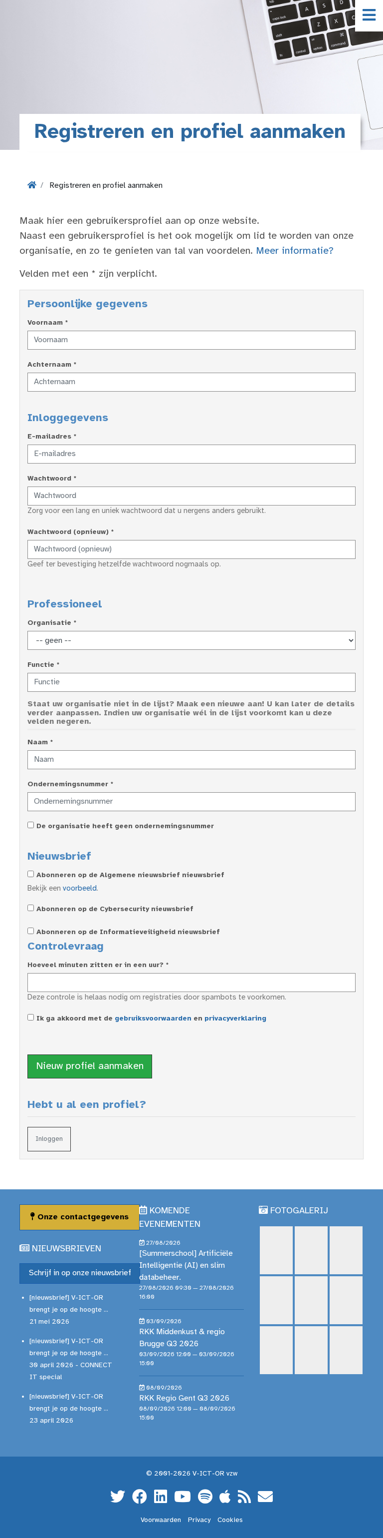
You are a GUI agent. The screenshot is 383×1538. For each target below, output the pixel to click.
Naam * (40, 742)
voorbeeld (80, 889)
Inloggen (49, 1139)
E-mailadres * (51, 437)
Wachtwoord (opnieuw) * (70, 532)
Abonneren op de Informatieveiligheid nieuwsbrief (128, 932)
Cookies (230, 1520)
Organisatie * (51, 623)
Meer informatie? (295, 251)
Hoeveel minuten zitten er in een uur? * (98, 965)
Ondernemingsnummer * (70, 784)
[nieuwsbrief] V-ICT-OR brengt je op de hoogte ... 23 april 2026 (68, 1409)
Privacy (199, 1520)
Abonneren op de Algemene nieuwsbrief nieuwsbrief (130, 875)
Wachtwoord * (51, 479)
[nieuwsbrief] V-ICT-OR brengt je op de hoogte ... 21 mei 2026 (68, 1310)
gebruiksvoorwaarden (153, 1019)
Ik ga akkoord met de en (151, 1019)
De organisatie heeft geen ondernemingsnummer (125, 826)
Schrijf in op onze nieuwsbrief (80, 1273)
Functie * (43, 665)
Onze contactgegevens (82, 1217)
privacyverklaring (235, 1019)
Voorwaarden (161, 1520)
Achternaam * (51, 365)
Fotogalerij (299, 1211)
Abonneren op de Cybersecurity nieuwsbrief (114, 909)
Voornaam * (47, 323)
